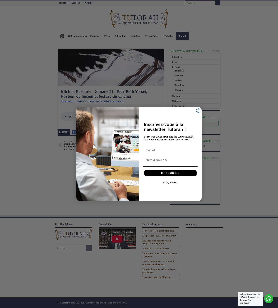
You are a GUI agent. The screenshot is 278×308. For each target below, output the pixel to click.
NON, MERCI (170, 183)
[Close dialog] (198, 110)
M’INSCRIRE (170, 173)
